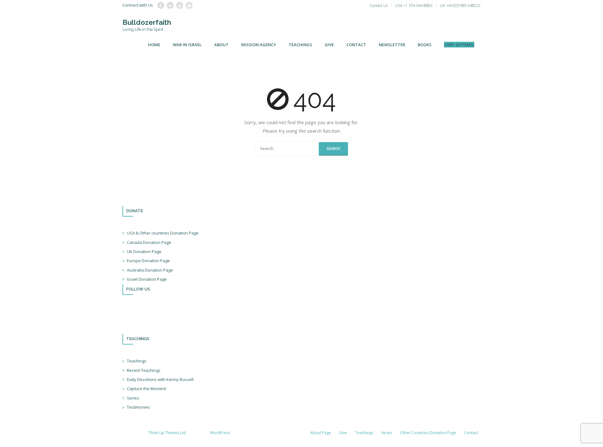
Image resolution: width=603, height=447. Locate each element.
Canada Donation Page (149, 242)
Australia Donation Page (150, 270)
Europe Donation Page (148, 260)
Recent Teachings (143, 370)
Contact (471, 432)
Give (343, 432)
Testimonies (138, 407)
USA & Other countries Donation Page (162, 233)
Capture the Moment (146, 388)
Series (133, 398)
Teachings (136, 361)
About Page (320, 432)
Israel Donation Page (147, 279)
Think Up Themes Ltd (167, 432)
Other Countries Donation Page (428, 432)
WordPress (220, 432)
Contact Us (379, 5)
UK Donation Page (144, 251)
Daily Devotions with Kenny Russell (160, 379)
